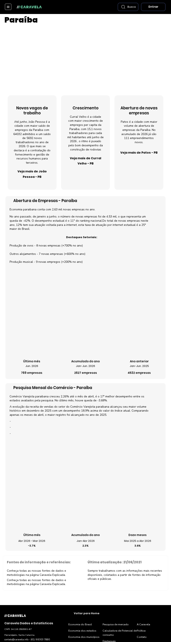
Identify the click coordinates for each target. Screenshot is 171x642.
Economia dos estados (82, 630)
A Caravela (143, 624)
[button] (128, 7)
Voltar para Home (86, 613)
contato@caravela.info (16, 639)
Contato (142, 637)
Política (141, 630)
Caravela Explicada (52, 575)
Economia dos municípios (83, 637)
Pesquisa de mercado (116, 624)
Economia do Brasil (80, 624)
